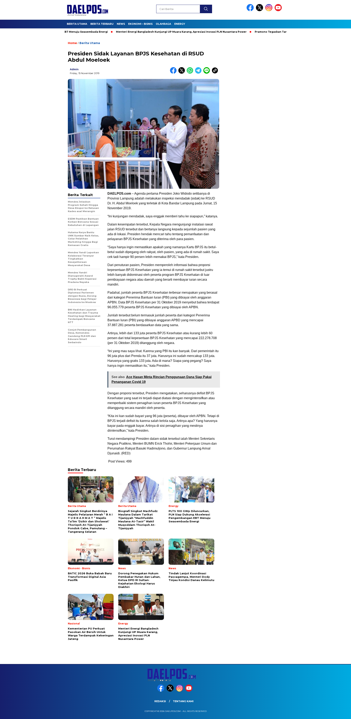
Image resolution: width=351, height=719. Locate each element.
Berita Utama (77, 23)
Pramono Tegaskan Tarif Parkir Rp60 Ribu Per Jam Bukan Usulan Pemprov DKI (287, 31)
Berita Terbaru (102, 23)
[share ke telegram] (199, 72)
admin (74, 69)
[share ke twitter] (182, 72)
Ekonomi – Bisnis (140, 23)
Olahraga (163, 23)
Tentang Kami (183, 701)
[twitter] (260, 10)
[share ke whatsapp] (191, 72)
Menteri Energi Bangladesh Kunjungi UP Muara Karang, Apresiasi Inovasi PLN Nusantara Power (160, 31)
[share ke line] (207, 72)
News (121, 23)
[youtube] (279, 10)
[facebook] (251, 10)
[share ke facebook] (174, 72)
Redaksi (160, 701)
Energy (179, 23)
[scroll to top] (337, 713)
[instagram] (269, 10)
